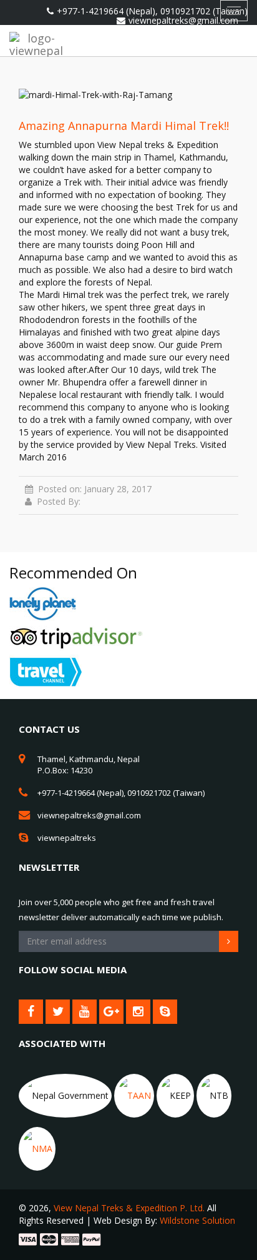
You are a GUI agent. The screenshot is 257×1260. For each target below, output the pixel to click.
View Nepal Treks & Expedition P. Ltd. (129, 1208)
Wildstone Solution (197, 1220)
